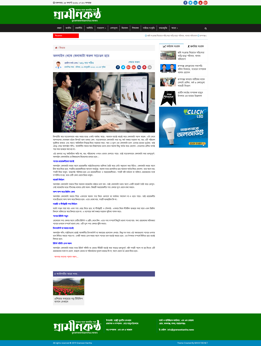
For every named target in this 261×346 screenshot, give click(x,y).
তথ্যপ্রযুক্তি (163, 28)
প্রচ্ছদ (59, 28)
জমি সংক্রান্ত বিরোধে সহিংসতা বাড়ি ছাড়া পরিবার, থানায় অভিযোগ (166, 35)
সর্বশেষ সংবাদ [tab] (173, 46)
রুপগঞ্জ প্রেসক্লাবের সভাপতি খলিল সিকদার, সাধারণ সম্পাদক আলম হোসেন (192, 69)
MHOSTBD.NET (201, 343)
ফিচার (62, 47)
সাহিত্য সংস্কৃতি (149, 28)
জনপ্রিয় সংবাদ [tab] (197, 46)
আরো (173, 28)
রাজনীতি (78, 28)
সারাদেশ (101, 28)
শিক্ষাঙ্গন (135, 28)
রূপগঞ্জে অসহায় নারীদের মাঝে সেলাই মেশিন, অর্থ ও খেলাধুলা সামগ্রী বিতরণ (191, 82)
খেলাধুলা (113, 28)
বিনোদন (125, 28)
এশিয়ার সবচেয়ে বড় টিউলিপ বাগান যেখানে (68, 300)
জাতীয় (68, 28)
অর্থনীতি (89, 28)
